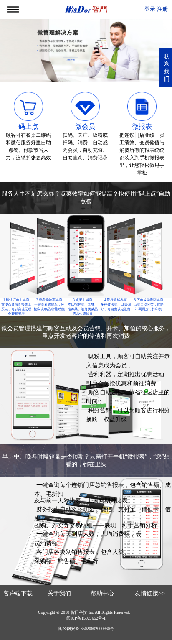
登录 (149, 9)
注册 (162, 9)
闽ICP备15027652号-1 (86, 618)
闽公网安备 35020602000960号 (86, 628)
